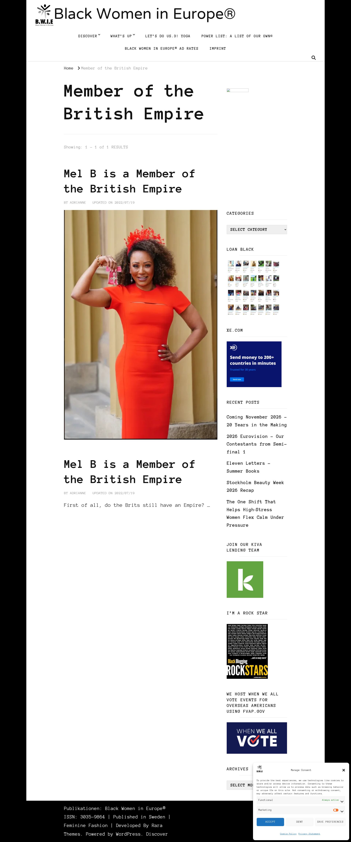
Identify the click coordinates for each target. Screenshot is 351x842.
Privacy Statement (309, 834)
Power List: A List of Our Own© (237, 36)
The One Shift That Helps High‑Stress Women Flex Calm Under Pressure (255, 513)
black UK (107, 160)
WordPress (128, 834)
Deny (299, 821)
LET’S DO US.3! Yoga (167, 36)
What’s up (121, 36)
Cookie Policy (288, 834)
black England (78, 160)
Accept (270, 821)
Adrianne (78, 202)
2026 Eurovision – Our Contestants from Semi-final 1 (257, 444)
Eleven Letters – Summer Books (249, 467)
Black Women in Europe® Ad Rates (162, 48)
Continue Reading (81, 516)
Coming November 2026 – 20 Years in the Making (257, 421)
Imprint (218, 48)
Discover (87, 36)
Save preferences (330, 821)
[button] (344, 770)
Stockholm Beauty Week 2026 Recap (255, 486)
